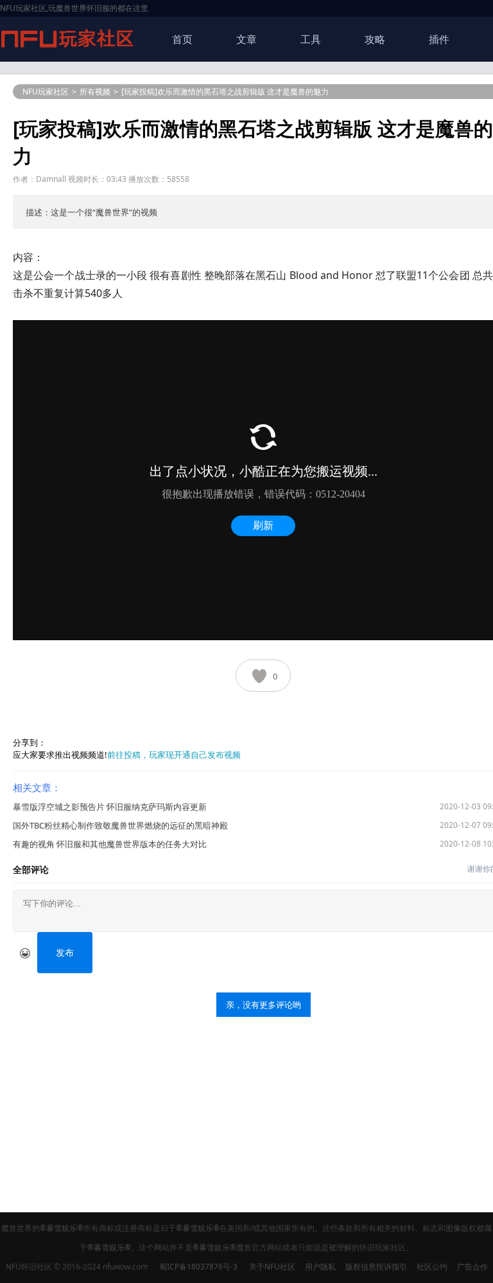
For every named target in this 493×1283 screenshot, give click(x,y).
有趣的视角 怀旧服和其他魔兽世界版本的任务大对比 (110, 844)
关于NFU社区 (272, 1266)
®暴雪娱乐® (61, 1228)
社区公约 (432, 1266)
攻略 (375, 39)
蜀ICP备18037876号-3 (198, 1266)
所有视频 (95, 91)
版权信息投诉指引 (376, 1266)
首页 (182, 39)
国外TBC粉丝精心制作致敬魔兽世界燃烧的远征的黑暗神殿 (120, 825)
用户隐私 (320, 1266)
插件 (439, 39)
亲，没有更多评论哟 (263, 1004)
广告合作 (472, 1266)
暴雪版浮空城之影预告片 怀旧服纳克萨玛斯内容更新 (110, 806)
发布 (65, 952)
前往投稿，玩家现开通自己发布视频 (174, 754)
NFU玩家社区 (45, 91)
